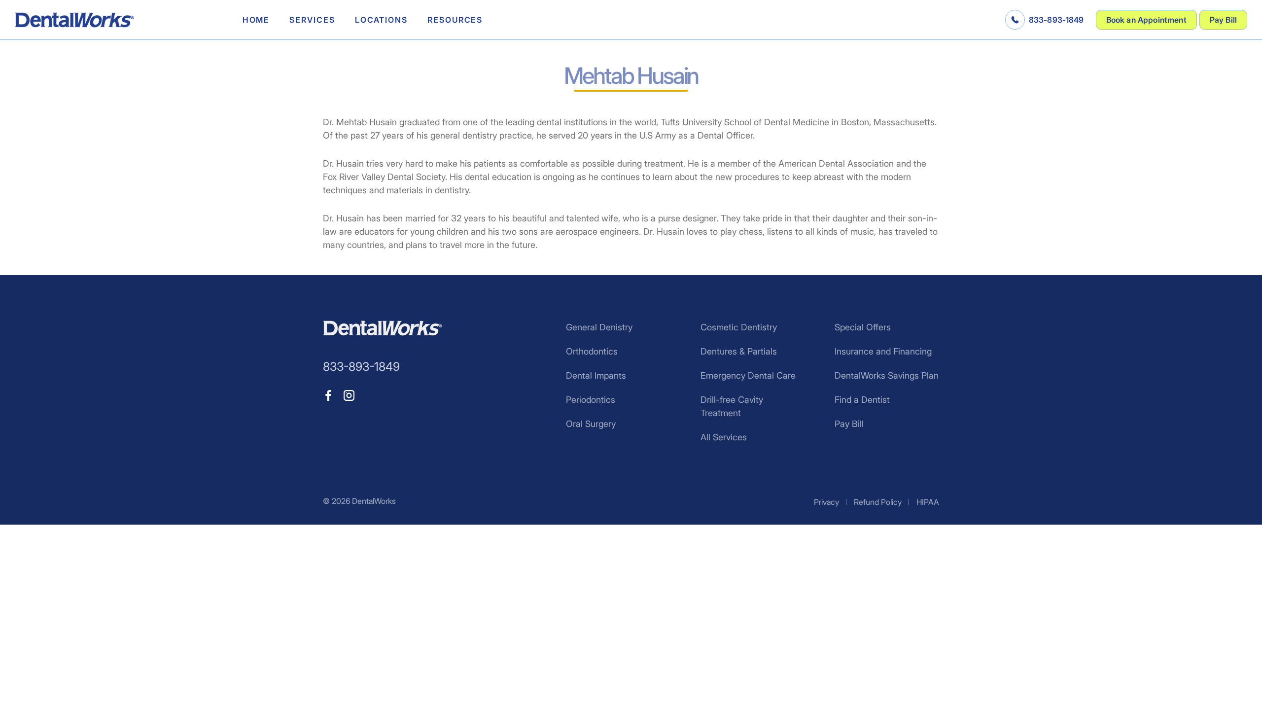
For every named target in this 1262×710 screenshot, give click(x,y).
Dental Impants (596, 375)
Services (312, 20)
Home (256, 20)
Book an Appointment (1146, 20)
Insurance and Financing (883, 351)
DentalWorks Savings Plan (887, 375)
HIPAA (927, 502)
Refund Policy (878, 502)
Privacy (826, 502)
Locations (381, 20)
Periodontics (590, 399)
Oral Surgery (591, 424)
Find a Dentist (862, 399)
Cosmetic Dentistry (739, 327)
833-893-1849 (1056, 20)
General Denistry (599, 327)
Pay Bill (1223, 20)
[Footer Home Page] (382, 328)
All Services (724, 437)
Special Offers (863, 327)
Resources (455, 20)
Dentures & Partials (739, 351)
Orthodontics (592, 351)
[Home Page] (74, 20)
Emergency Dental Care (748, 375)
